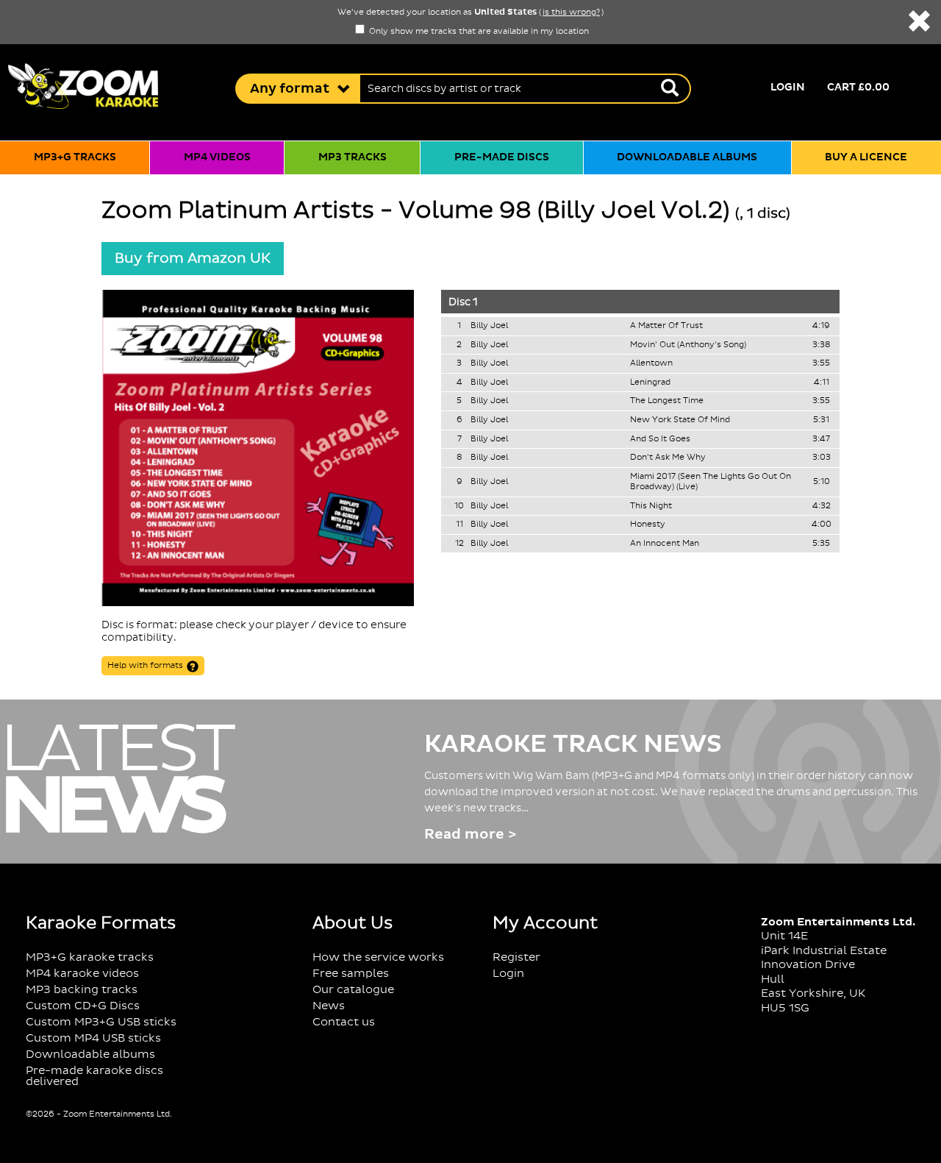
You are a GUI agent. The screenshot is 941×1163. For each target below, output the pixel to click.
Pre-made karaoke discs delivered (94, 1076)
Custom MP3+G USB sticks (101, 1022)
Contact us (343, 1022)
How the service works (378, 957)
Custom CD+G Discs (83, 1006)
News (328, 1006)
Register (516, 957)
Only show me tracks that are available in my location (478, 31)
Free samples (350, 974)
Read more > (470, 835)
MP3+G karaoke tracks (90, 957)
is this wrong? (571, 12)
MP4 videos (217, 157)
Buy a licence (866, 157)
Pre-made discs (501, 157)
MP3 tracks (352, 157)
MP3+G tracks (75, 157)
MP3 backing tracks (81, 990)
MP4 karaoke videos (82, 974)
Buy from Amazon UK (193, 258)
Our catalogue (353, 990)
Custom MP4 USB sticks (93, 1038)
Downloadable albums (687, 157)
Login (787, 87)
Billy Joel (489, 326)
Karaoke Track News (573, 744)
